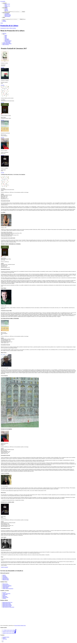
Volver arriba (5, 638)
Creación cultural (7, 41)
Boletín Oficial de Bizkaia (7, 604)
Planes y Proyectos (6, 44)
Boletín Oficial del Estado (7, 606)
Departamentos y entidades (7, 585)
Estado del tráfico (5, 597)
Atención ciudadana (6, 586)
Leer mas (2, 67)
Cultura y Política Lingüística (8, 28)
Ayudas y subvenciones (6, 42)
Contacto (6, 8)
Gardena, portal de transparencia (8, 588)
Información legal (7, 14)
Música (6, 35)
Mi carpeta (4, 21)
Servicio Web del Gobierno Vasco (20, 625)
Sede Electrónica (7, 16)
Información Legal (6, 578)
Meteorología (5, 596)
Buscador (6, 9)
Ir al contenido (2, 1)
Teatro (6, 36)
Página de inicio (5, 583)
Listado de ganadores (4, 567)
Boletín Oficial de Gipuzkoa (7, 605)
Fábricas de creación (8, 40)
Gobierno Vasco (7, 5)
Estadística (4, 598)
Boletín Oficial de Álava (7, 603)
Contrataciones (5, 594)
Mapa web (6, 10)
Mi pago (4, 595)
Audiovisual (7, 38)
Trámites (6, 6)
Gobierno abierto (5, 587)
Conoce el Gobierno (6, 584)
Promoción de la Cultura (9, 25)
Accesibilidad (7, 13)
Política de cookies (8, 15)
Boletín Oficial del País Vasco (7, 602)
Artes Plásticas (7, 39)
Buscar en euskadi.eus (8, 11)
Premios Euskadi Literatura (7, 43)
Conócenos (4, 33)
